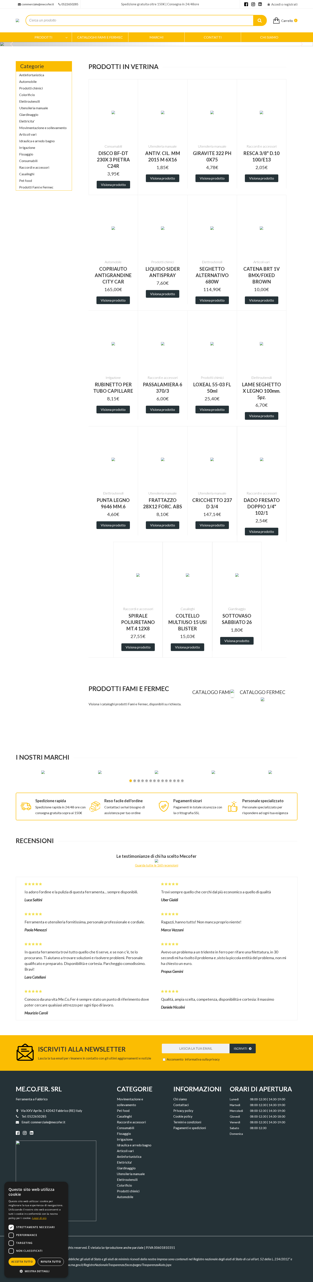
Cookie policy (182, 1116)
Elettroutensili (29, 101)
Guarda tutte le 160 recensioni (156, 865)
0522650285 (69, 4)
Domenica (236, 1133)
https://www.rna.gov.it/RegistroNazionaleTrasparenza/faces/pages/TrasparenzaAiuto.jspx (112, 1265)
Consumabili (28, 161)
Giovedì (235, 1116)
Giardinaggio (28, 114)
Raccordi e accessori (34, 167)
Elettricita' (26, 121)
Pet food (25, 180)
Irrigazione (27, 147)
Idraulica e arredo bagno (37, 141)
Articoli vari (27, 134)
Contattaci (181, 1105)
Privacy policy (183, 1110)
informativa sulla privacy (202, 1059)
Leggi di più (39, 1218)
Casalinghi (26, 174)
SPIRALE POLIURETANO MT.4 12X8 (138, 622)
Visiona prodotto (113, 185)
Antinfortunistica (31, 75)
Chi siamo (180, 1099)
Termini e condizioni (187, 1122)
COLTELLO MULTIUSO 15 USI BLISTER (187, 622)
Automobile (28, 81)
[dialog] (36, 1230)
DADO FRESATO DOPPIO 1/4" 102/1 (262, 506)
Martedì (235, 1105)
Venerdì (235, 1122)
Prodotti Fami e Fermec (36, 187)
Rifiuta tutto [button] (51, 1261)
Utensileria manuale (33, 108)
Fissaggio (26, 154)
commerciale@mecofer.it (38, 4)
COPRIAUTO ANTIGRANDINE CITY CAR (113, 275)
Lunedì (234, 1099)
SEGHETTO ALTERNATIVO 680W (212, 275)
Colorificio (27, 95)
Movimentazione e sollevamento (43, 128)
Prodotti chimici (31, 88)
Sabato (234, 1128)
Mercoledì (236, 1110)
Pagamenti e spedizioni (189, 1128)
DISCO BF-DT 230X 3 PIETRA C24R (113, 159)
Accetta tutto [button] (22, 1261)
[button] (36, 1271)
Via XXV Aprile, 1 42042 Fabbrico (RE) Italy (51, 1110)
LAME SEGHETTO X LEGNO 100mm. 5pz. (261, 391)
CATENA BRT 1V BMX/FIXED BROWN (261, 275)
